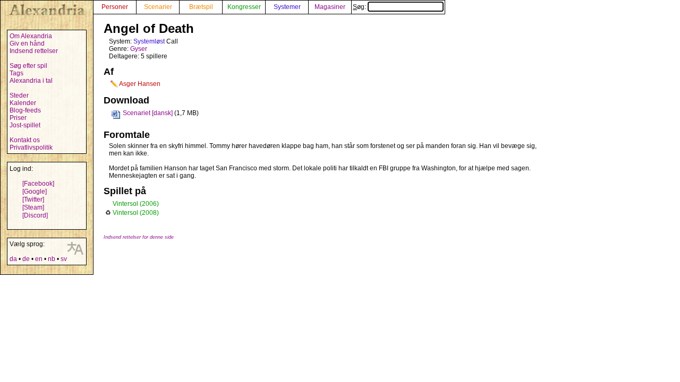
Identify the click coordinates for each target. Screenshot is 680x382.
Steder (19, 95)
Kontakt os (25, 140)
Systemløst (149, 41)
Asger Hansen (139, 84)
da (13, 259)
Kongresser (244, 7)
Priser (18, 117)
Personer (114, 7)
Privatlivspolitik (31, 147)
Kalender (23, 103)
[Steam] (33, 207)
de (26, 259)
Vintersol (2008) (136, 212)
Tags (16, 73)
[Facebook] (38, 183)
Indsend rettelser (34, 51)
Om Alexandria (31, 36)
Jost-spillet (25, 125)
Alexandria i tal (31, 80)
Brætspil (201, 7)
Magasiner (329, 7)
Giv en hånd (27, 43)
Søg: (360, 7)
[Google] (34, 191)
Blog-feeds (25, 110)
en (38, 259)
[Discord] (35, 215)
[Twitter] (33, 199)
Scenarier (158, 7)
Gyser (138, 49)
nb (51, 259)
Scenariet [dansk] (148, 113)
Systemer (287, 7)
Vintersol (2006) (136, 203)
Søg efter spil (28, 66)
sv (64, 259)
